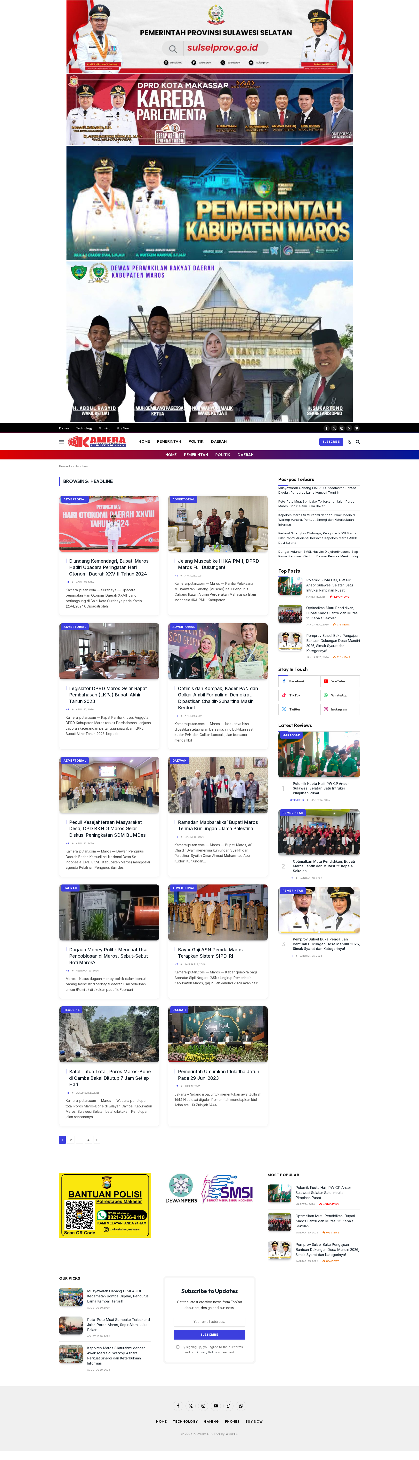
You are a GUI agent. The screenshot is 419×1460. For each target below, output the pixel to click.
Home (161, 1421)
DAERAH (219, 441)
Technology (84, 428)
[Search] (357, 441)
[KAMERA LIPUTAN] (97, 441)
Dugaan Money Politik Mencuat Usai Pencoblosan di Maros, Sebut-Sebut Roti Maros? (108, 956)
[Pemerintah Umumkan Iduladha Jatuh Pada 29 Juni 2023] (218, 1034)
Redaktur (297, 800)
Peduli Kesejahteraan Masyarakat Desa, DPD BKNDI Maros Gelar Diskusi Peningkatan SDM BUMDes (107, 829)
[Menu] (61, 441)
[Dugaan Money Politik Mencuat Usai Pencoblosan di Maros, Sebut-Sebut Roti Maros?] (109, 912)
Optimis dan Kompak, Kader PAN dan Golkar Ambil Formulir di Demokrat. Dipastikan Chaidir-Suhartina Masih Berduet (218, 698)
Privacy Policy (207, 1352)
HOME (144, 441)
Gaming (105, 428)
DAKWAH (179, 760)
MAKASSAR (291, 735)
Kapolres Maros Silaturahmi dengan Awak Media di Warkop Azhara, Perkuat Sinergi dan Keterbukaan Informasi (316, 519)
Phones (232, 1421)
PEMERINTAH (169, 441)
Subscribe (331, 441)
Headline (72, 1010)
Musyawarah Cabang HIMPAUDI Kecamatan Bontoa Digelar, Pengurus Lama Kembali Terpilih (118, 1296)
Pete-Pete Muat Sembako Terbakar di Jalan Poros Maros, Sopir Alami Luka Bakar (119, 1324)
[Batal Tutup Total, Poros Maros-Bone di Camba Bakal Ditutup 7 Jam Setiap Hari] (109, 1034)
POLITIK (196, 441)
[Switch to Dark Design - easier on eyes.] (350, 442)
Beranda (65, 466)
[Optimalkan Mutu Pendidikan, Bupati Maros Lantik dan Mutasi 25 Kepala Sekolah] (290, 614)
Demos (64, 428)
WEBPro (231, 1434)
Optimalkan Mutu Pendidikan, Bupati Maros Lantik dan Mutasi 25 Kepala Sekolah (332, 613)
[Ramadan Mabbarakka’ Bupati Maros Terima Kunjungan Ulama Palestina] (218, 785)
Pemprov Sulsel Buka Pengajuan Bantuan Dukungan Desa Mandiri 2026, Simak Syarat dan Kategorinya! (333, 643)
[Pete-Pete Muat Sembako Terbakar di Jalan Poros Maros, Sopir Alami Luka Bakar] (71, 1326)
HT (68, 582)
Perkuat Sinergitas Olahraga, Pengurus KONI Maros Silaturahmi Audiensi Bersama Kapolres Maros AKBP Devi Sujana (317, 538)
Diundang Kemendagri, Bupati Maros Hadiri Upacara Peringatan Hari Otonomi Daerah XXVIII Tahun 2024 (109, 567)
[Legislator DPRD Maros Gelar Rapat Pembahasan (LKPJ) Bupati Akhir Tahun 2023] (109, 651)
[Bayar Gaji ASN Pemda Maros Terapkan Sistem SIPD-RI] (218, 912)
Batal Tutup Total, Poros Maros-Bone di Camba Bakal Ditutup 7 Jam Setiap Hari (110, 1078)
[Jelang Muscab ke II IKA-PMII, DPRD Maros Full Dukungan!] (218, 524)
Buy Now (123, 428)
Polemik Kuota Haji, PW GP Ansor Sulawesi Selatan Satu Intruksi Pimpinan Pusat (329, 585)
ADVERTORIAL (75, 499)
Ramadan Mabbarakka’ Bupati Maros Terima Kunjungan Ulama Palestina (218, 826)
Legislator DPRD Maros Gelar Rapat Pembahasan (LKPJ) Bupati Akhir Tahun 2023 (108, 695)
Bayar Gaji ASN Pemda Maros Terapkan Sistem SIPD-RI (210, 953)
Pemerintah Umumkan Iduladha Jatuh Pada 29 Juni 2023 (218, 1075)
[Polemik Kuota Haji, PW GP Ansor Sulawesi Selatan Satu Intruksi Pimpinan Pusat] (290, 586)
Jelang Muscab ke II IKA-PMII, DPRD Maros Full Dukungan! (218, 564)
